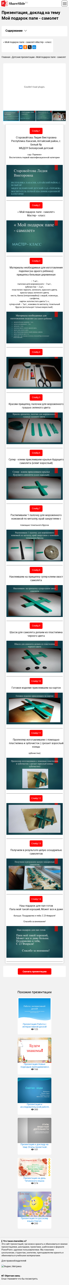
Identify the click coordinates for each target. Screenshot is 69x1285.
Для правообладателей (13, 1260)
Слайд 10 (36, 681)
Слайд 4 (36, 351)
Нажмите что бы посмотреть (22, 1278)
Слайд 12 (36, 798)
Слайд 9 (36, 625)
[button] (62, 66)
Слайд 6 (36, 452)
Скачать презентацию (35, 971)
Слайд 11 (36, 732)
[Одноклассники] (25, 47)
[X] (30, 47)
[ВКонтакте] (21, 47)
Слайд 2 (36, 205)
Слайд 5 (36, 397)
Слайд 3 (36, 260)
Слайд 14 (36, 898)
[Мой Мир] (34, 47)
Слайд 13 (36, 843)
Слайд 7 (36, 508)
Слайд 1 (36, 130)
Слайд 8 (36, 569)
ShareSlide (18, 3)
